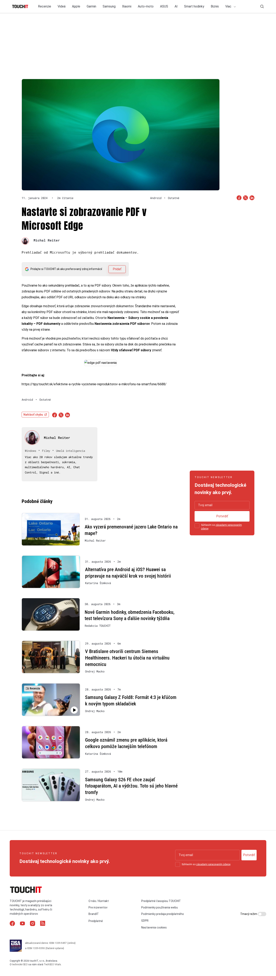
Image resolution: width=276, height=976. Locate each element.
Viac (228, 6)
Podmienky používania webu (159, 907)
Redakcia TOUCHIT (98, 625)
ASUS (164, 6)
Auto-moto (146, 6)
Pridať (117, 269)
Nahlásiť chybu (33, 414)
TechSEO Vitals (52, 964)
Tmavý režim (249, 914)
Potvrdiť (222, 516)
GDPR (145, 920)
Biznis (215, 6)
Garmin (91, 6)
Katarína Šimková (98, 583)
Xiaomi (126, 6)
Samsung (109, 6)
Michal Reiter (47, 240)
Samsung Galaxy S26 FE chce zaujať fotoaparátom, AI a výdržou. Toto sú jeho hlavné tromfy (131, 786)
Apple (76, 6)
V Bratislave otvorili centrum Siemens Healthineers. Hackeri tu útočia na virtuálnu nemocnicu (127, 658)
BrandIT (93, 914)
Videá (61, 6)
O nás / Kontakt (98, 901)
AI (176, 6)
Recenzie (44, 6)
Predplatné (95, 921)
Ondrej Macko (94, 671)
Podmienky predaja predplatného (162, 914)
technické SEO (20, 964)
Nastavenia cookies (154, 927)
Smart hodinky (194, 6)
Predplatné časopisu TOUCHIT (161, 901)
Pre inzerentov (97, 907)
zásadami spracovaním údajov (213, 864)
